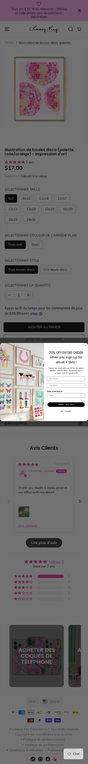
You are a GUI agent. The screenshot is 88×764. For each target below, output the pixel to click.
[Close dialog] (85, 345)
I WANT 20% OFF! (66, 404)
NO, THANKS (66, 411)
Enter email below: (54, 391)
